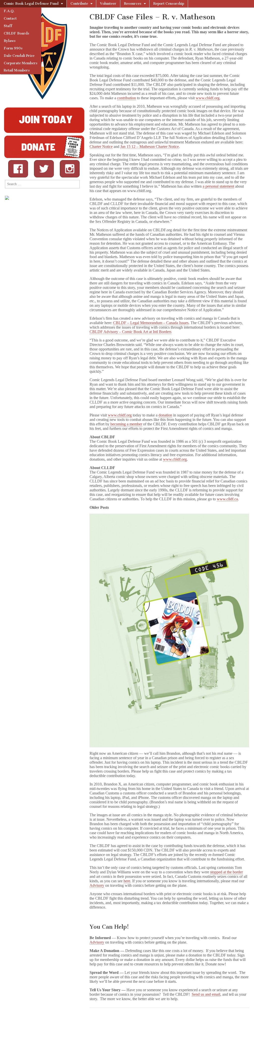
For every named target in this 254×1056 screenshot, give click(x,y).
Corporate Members (20, 63)
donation (165, 415)
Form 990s (13, 48)
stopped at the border (226, 872)
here (127, 881)
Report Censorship (168, 3)
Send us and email (206, 994)
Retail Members (17, 70)
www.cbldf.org (208, 98)
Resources (132, 3)
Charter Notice (101, 146)
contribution (126, 98)
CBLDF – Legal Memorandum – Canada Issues (151, 323)
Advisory (97, 885)
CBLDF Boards (16, 33)
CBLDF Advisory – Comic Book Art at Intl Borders (130, 332)
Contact (10, 18)
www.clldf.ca (227, 499)
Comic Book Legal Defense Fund (31, 3)
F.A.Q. (9, 11)
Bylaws (10, 41)
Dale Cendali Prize (19, 56)
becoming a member (125, 424)
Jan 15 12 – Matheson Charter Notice (149, 146)
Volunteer (108, 3)
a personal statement (218, 186)
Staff (8, 26)
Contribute (79, 3)
